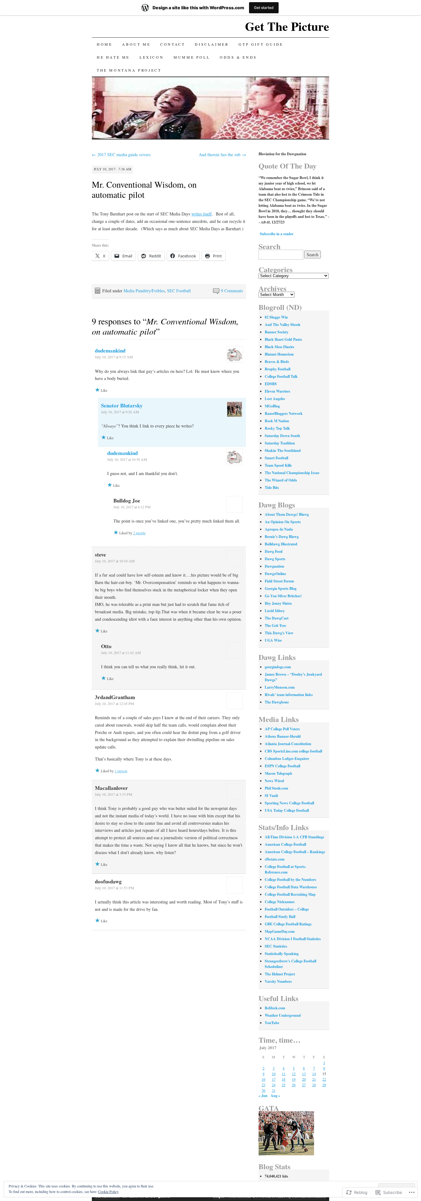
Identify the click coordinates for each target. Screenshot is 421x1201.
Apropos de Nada (279, 529)
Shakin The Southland (283, 450)
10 (274, 1073)
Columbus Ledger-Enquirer (287, 758)
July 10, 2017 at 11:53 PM (114, 887)
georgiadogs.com (278, 666)
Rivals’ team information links (289, 694)
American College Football (285, 844)
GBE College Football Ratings (288, 924)
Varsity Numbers (278, 981)
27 (304, 1084)
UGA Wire (273, 640)
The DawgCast (276, 618)
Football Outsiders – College (287, 909)
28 (314, 1084)
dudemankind (110, 350)
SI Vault (271, 795)
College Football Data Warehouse (291, 887)
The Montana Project (129, 70)
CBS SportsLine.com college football (293, 751)
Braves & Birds (277, 361)
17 (274, 1079)
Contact (172, 44)
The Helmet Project (280, 974)
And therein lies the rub (222, 154)
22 (324, 1079)
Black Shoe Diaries (279, 346)
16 (263, 1079)
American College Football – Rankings (295, 851)
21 (314, 1079)
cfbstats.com (274, 859)
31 (274, 1090)
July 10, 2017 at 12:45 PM (114, 703)
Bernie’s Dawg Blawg (282, 536)
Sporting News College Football (289, 803)
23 (263, 1084)
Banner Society (276, 332)
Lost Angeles (275, 398)
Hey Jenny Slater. (278, 603)
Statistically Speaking (282, 953)
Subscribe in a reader (276, 233)
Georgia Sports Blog (280, 588)
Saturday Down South (282, 435)
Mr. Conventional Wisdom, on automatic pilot (144, 189)
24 (274, 1084)
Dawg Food (274, 551)
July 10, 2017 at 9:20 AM (120, 411)
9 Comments (232, 291)
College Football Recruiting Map (290, 894)
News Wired (274, 780)
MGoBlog (272, 406)
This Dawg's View (279, 633)
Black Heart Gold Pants (283, 339)
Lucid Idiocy (275, 610)
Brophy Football (277, 369)
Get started (264, 7)
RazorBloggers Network (284, 413)
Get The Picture (287, 26)
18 (283, 1079)
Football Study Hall (280, 916)
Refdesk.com (275, 1008)
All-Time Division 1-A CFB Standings (294, 837)
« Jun (263, 1095)
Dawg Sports (275, 558)
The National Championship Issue (292, 472)
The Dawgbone (277, 702)
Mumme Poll (192, 57)
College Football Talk (281, 376)
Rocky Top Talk (277, 428)
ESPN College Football (282, 766)
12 (294, 1073)
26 (294, 1084)
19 (294, 1079)
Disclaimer (212, 44)
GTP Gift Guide (261, 44)
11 (283, 1073)
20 (304, 1079)
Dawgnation (274, 566)
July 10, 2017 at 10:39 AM (127, 459)
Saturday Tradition (280, 443)
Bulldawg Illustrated (281, 544)
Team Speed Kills (278, 465)
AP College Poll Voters (282, 729)
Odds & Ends (238, 57)
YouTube (272, 1022)
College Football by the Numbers (290, 879)
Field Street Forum (279, 581)
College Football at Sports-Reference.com (285, 869)
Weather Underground (283, 1015)
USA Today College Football (287, 810)
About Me (136, 44)
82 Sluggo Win (276, 317)
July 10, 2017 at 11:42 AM (121, 652)
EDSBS (271, 383)
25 (283, 1084)
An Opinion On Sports (283, 521)
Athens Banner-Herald (283, 736)
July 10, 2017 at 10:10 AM (115, 560)
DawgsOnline (275, 573)
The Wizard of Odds (281, 480)
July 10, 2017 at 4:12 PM (132, 506)
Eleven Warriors (277, 391)
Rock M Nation (277, 420)
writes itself (201, 214)
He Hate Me (113, 57)
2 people (139, 532)
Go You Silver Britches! (283, 595)
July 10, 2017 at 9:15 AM (114, 356)
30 (263, 1090)
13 (304, 1073)
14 (314, 1073)
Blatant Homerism (279, 354)
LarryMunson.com (280, 687)
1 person (121, 770)
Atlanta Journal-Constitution (288, 743)
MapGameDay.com (280, 931)
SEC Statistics (276, 946)
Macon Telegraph (278, 773)
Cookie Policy (108, 1191)
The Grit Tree (275, 625)
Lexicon (152, 57)
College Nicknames (280, 901)
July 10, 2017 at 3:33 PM (113, 794)
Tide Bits (272, 487)
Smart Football (276, 458)
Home (104, 44)
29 (324, 1084)
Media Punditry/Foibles (144, 291)
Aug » (275, 1095)
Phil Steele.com (276, 788)
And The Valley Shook (282, 324)
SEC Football (179, 291)
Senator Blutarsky (122, 405)
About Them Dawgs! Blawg (287, 514)
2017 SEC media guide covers (121, 154)
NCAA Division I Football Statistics (293, 938)
